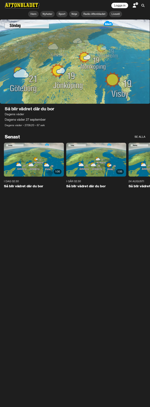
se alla (140, 137)
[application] (75, 62)
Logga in (119, 5)
